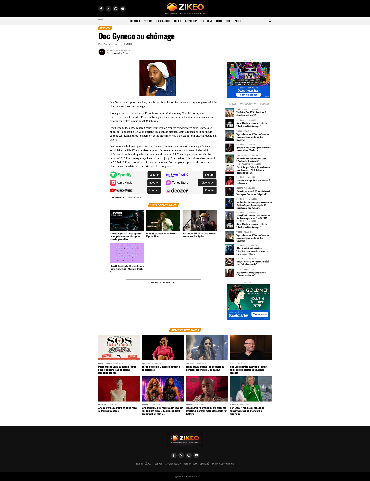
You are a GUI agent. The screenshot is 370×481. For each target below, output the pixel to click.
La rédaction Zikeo (119, 53)
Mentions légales (144, 463)
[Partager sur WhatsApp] (102, 110)
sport (228, 20)
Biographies (134, 20)
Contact (158, 463)
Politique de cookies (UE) (223, 463)
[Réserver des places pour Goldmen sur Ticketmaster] (248, 301)
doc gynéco (135, 197)
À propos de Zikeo (173, 463)
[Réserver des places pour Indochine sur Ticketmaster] (248, 79)
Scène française (163, 20)
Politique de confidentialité (196, 463)
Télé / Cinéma (206, 20)
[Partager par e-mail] (102, 124)
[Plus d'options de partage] (102, 131)
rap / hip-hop (191, 20)
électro (177, 20)
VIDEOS (238, 20)
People (219, 20)
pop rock (148, 20)
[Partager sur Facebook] (102, 103)
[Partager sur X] (102, 117)
